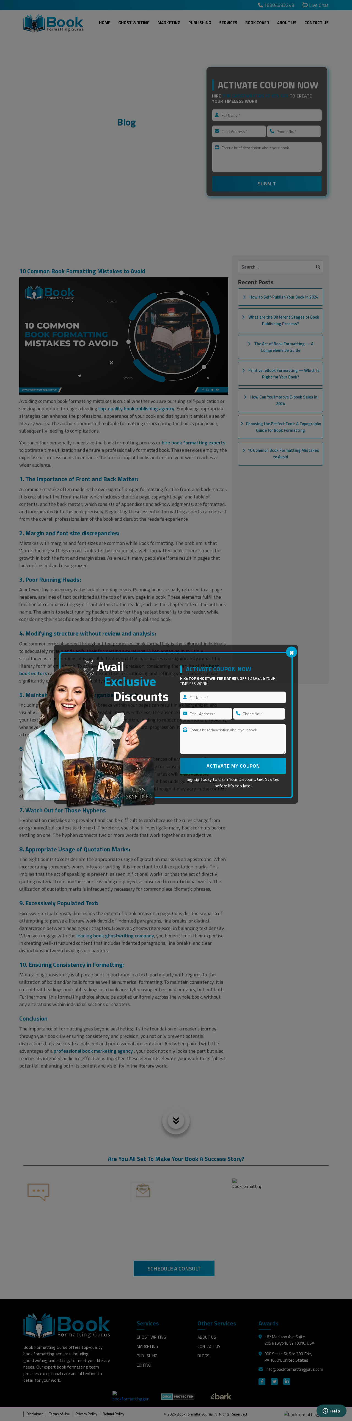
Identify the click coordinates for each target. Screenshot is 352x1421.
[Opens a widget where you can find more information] (331, 1411)
